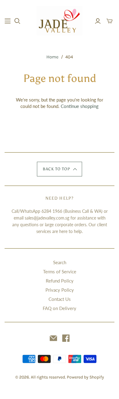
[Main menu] (8, 21)
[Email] (53, 338)
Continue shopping (80, 106)
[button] (59, 169)
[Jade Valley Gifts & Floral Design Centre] (59, 20)
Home (52, 57)
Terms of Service (59, 271)
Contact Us (60, 299)
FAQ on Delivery (59, 308)
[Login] (98, 21)
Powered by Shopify (85, 377)
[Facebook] (66, 338)
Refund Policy (60, 280)
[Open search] (17, 21)
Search (59, 262)
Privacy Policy (59, 290)
